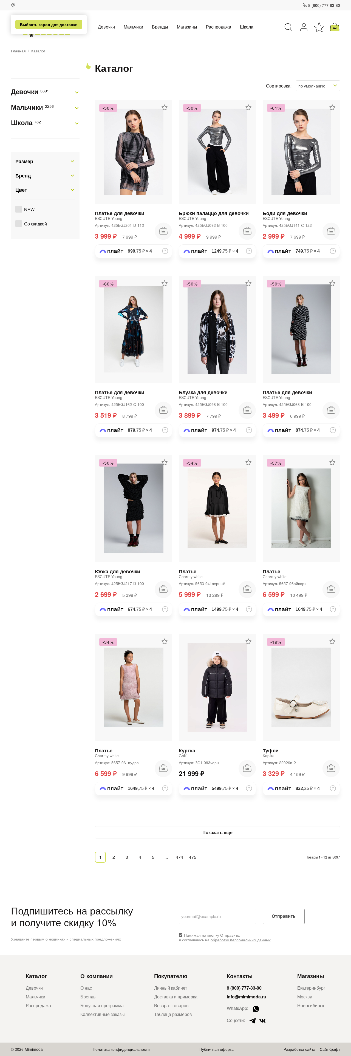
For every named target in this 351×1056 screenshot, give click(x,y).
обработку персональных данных (241, 939)
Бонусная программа (102, 1005)
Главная (18, 51)
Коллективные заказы (102, 1014)
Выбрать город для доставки (49, 24)
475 (192, 857)
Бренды (160, 27)
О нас (86, 988)
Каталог (36, 976)
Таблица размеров (173, 1014)
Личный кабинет (170, 988)
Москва (304, 996)
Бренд (23, 175)
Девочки (106, 27)
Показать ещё (217, 832)
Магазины (187, 27)
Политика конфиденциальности (121, 1049)
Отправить (284, 916)
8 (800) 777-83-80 (324, 5)
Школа (246, 27)
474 (179, 857)
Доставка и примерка (175, 996)
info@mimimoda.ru (246, 996)
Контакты (240, 976)
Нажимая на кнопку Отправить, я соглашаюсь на (225, 937)
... (166, 857)
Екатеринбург (311, 988)
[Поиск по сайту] (288, 27)
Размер (24, 161)
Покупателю (170, 976)
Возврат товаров (171, 1005)
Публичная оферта (216, 1049)
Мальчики (133, 27)
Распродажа (218, 27)
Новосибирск (310, 1005)
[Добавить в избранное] (164, 107)
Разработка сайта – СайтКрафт (312, 1049)
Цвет (21, 189)
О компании (96, 976)
